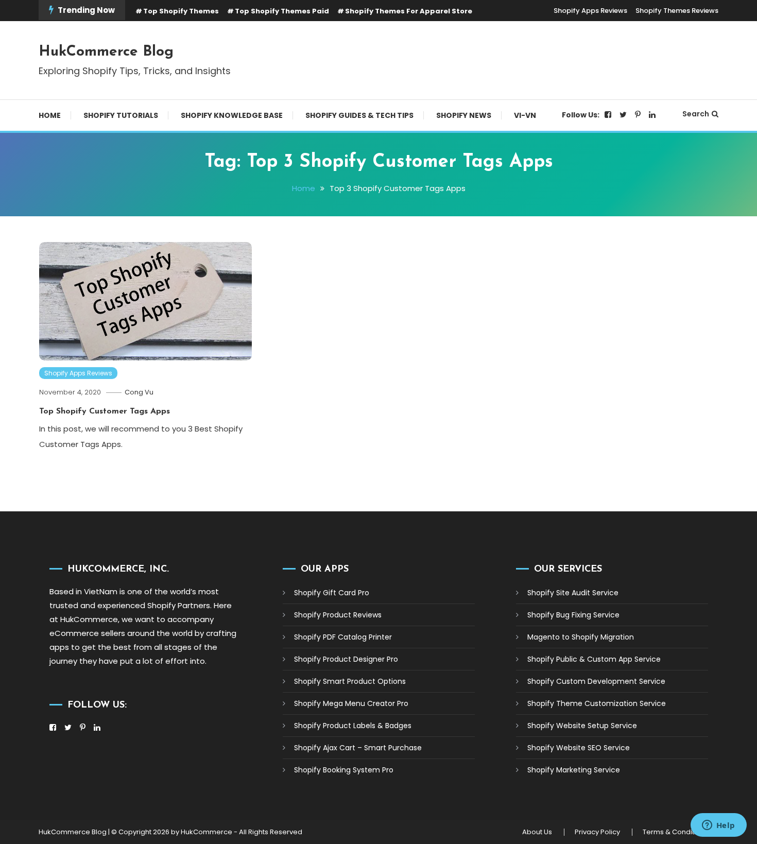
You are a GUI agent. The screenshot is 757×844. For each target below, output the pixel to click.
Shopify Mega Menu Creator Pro (351, 703)
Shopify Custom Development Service (596, 681)
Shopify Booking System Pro (343, 770)
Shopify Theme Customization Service (596, 703)
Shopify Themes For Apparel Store (408, 11)
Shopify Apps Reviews (590, 10)
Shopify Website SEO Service (578, 748)
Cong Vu (139, 392)
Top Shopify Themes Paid (282, 11)
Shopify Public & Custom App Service (594, 659)
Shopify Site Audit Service (572, 593)
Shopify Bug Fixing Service (573, 615)
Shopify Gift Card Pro (331, 593)
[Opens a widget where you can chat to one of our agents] (718, 826)
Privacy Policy (597, 832)
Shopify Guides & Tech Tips (359, 115)
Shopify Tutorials (120, 115)
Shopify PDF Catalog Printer (343, 637)
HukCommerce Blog (106, 52)
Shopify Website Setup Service (582, 725)
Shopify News (463, 115)
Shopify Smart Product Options (350, 681)
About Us (537, 832)
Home (50, 115)
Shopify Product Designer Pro (346, 659)
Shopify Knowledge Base (232, 115)
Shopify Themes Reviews (676, 10)
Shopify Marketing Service (573, 770)
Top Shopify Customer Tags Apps (104, 411)
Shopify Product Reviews (338, 615)
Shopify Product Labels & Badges (352, 725)
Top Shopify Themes (181, 11)
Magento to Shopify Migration (580, 637)
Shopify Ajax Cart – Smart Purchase (358, 748)
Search (695, 114)
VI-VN (525, 115)
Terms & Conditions (675, 832)
